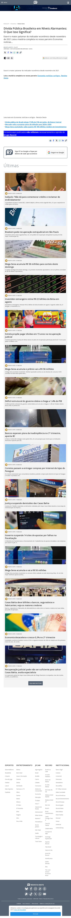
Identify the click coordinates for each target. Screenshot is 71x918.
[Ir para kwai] (40, 889)
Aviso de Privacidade (20, 910)
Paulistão (7, 792)
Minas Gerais (38, 815)
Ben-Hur (47, 805)
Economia (13, 24)
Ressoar (58, 818)
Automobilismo (9, 769)
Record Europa (60, 802)
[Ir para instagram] (35, 889)
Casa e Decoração (21, 776)
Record (48, 765)
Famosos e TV (20, 789)
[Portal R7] (35, 2)
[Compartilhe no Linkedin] (11, 52)
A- (12, 58)
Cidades (37, 782)
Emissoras (59, 779)
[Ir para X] (35, 894)
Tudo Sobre (38, 841)
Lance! (7, 786)
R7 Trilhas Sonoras (61, 789)
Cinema (18, 779)
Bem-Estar (19, 773)
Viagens (18, 815)
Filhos (18, 792)
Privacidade (35, 903)
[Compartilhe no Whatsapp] (14, 52)
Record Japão (59, 805)
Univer (57, 821)
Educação (38, 797)
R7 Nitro (18, 805)
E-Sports (7, 776)
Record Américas (60, 795)
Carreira (58, 773)
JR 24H (37, 765)
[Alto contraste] (5, 58)
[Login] (68, 2)
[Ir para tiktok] (31, 894)
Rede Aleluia (59, 811)
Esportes (9, 765)
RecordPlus (59, 786)
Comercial (58, 776)
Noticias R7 (6, 24)
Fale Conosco (26, 903)
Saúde (37, 833)
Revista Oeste (21, 24)
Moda (18, 799)
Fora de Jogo (8, 779)
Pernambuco (38, 822)
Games (18, 795)
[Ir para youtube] (44, 894)
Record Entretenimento (62, 799)
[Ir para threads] (44, 889)
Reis (46, 867)
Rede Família (59, 815)
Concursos (38, 786)
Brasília (37, 776)
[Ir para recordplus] (26, 894)
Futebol (7, 782)
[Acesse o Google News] (17, 52)
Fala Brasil (48, 847)
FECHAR (35, 914)
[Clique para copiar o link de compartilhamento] (21, 52)
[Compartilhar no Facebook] (8, 52)
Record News (59, 808)
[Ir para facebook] (31, 889)
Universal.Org (59, 828)
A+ (8, 58)
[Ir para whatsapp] (40, 894)
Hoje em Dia (48, 850)
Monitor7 (37, 818)
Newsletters (59, 782)
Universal (58, 824)
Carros (37, 779)
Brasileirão (8, 773)
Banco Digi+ (59, 769)
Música (18, 802)
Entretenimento (24, 765)
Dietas (18, 782)
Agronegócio (38, 769)
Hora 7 (37, 804)
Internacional (38, 812)
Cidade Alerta (49, 828)
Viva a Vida (19, 821)
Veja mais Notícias (36, 683)
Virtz (17, 818)
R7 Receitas (19, 808)
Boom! (47, 808)
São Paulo (38, 830)
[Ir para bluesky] (26, 889)
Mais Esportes (9, 789)
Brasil (36, 773)
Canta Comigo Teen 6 (49, 818)
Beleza (18, 769)
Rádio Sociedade (60, 792)
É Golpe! (37, 800)
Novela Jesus (48, 858)
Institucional (62, 765)
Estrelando (19, 786)
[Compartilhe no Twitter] (5, 52)
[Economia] (35, 8)
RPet (17, 811)
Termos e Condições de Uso (47, 903)
